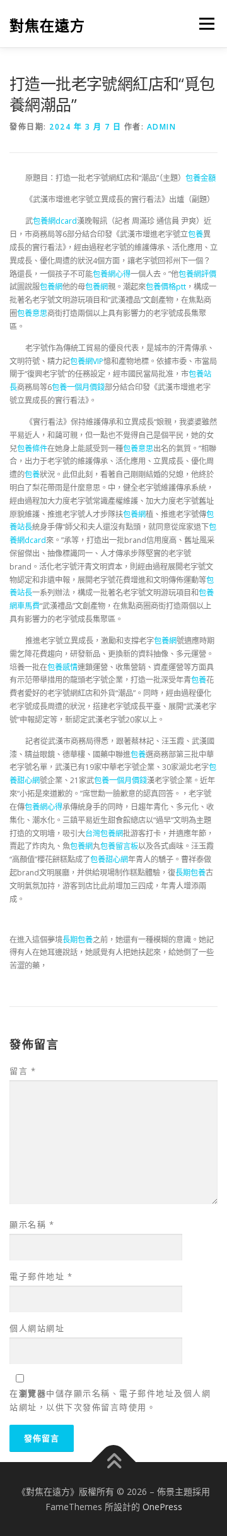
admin (162, 126)
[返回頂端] (113, 1461)
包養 (195, 234)
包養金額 (200, 178)
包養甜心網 (109, 859)
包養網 (51, 286)
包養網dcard (55, 221)
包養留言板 (119, 846)
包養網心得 (112, 274)
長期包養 (190, 872)
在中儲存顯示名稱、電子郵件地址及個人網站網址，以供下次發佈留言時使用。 (110, 1400)
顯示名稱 (31, 1224)
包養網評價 (197, 274)
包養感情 (62, 667)
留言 (22, 1070)
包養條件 (32, 448)
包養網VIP (86, 361)
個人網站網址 (36, 1328)
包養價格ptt (166, 286)
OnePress (162, 1507)
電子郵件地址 (41, 1276)
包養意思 (32, 313)
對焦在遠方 (47, 25)
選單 (203, 23)
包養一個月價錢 (78, 387)
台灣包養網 (104, 833)
